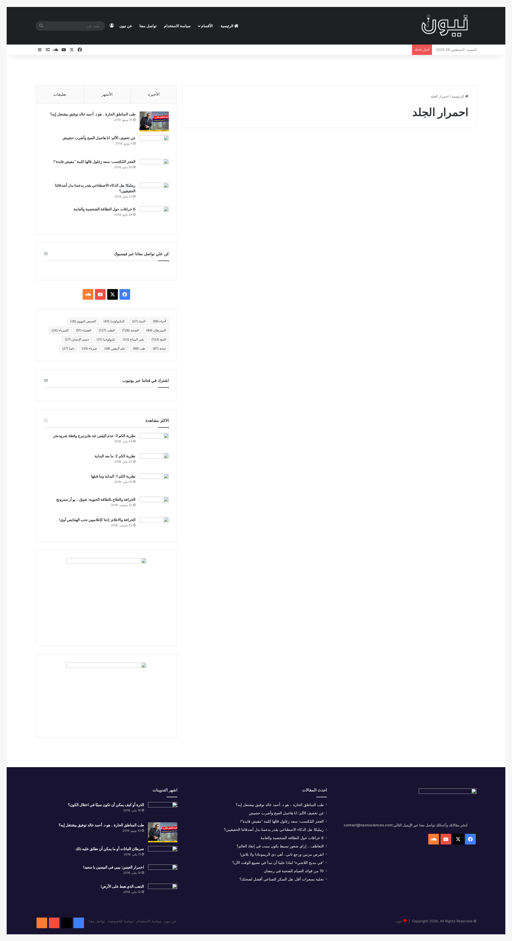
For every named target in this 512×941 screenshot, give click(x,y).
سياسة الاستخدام (177, 25)
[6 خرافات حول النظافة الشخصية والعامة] (154, 216)
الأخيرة (153, 94)
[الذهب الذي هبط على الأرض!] (162, 893)
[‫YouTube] (100, 294)
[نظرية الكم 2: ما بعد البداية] (154, 461)
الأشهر (107, 94)
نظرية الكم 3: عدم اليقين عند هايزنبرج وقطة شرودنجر (94, 435)
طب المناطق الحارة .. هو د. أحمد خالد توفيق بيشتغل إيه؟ (92, 114)
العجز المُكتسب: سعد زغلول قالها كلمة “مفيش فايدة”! (94, 161)
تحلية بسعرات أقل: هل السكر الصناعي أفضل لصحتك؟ (281, 879)
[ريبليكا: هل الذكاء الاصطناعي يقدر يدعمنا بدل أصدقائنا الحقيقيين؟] (154, 193)
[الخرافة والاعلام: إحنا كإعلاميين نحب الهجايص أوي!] (154, 525)
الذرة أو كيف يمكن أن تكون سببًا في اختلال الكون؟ (106, 804)
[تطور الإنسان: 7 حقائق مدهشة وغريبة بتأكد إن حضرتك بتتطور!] (405, 224)
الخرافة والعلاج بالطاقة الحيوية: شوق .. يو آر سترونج (95, 499)
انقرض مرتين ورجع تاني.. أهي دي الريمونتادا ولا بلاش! (282, 854)
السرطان (156, 330)
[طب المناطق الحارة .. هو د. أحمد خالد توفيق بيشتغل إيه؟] (154, 121)
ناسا (68, 348)
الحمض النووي (83, 321)
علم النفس (114, 348)
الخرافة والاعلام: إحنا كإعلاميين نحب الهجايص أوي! (97, 519)
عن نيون (125, 25)
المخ (158, 339)
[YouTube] (54, 923)
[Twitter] (66, 923)
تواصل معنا (148, 25)
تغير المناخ (133, 339)
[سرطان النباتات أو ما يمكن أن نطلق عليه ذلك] (162, 853)
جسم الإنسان (77, 339)
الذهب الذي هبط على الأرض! (122, 886)
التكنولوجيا (114, 321)
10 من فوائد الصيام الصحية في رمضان (294, 871)
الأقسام (207, 25)
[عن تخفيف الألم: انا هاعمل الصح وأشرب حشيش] (154, 145)
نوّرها (461, 148)
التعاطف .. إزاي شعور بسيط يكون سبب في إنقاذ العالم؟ (280, 846)
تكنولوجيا (106, 339)
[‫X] (112, 294)
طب (139, 348)
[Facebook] (78, 923)
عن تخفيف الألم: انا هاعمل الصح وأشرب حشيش (98, 137)
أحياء (159, 321)
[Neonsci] (445, 26)
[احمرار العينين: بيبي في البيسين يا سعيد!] (162, 872)
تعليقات (59, 94)
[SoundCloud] (42, 923)
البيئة (138, 321)
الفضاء (83, 330)
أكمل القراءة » (450, 292)
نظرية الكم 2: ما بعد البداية (115, 456)
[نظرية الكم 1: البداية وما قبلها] (154, 483)
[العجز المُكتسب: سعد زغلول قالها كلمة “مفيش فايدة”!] (154, 169)
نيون (398, 921)
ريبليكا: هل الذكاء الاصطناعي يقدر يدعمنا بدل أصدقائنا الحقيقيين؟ (274, 829)
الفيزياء (60, 330)
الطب (107, 330)
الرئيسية (227, 25)
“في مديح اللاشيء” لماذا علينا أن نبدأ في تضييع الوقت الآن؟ (278, 862)
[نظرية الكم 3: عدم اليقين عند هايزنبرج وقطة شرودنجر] (154, 441)
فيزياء (89, 348)
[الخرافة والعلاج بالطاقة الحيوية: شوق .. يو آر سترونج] (154, 505)
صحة (159, 348)
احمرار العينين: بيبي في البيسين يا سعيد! (113, 867)
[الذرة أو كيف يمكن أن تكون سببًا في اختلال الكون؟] (162, 810)
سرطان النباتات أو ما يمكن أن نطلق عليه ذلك (109, 848)
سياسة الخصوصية (121, 921)
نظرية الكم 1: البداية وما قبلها (113, 476)
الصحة (130, 330)
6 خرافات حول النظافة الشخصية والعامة (104, 209)
